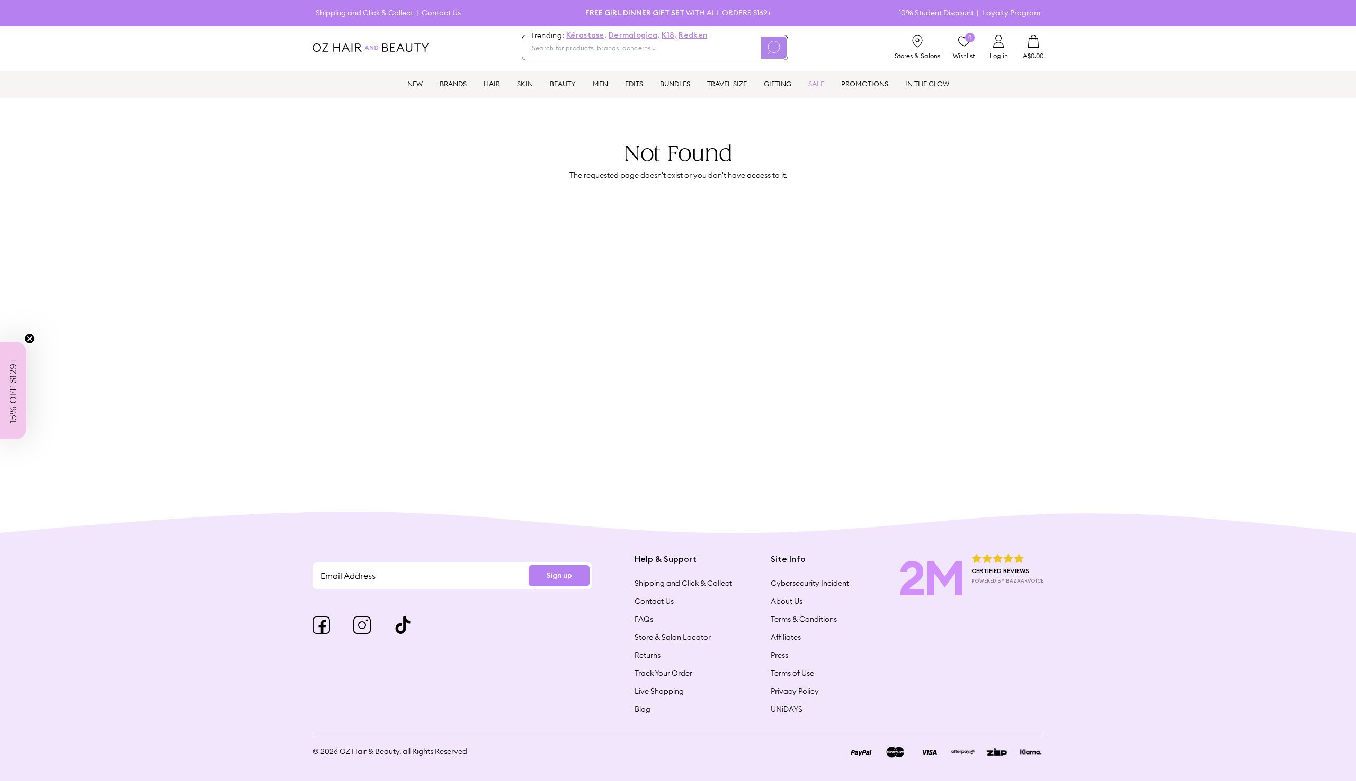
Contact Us (441, 12)
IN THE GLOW (927, 83)
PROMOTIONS (864, 83)
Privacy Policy (795, 691)
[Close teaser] (29, 338)
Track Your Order (663, 673)
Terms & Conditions (804, 619)
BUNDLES (675, 83)
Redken (693, 35)
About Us (786, 601)
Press (779, 655)
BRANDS (453, 83)
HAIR (492, 83)
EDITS (634, 83)
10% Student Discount (936, 12)
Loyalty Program (1011, 12)
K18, (669, 35)
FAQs (644, 619)
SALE (816, 83)
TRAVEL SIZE (727, 83)
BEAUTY (563, 83)
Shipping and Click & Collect (364, 12)
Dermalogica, (634, 35)
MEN (600, 83)
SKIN (525, 83)
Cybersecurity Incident (810, 583)
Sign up (559, 575)
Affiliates (786, 637)
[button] (13, 390)
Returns (648, 655)
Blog (642, 709)
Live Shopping (659, 691)
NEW (415, 83)
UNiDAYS (786, 709)
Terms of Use (792, 673)
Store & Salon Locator (673, 637)
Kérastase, (586, 35)
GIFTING (777, 83)
